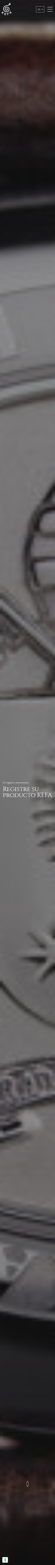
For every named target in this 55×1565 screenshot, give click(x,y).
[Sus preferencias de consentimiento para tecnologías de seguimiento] (5, 1560)
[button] (40, 9)
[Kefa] (6, 9)
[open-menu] (50, 9)
